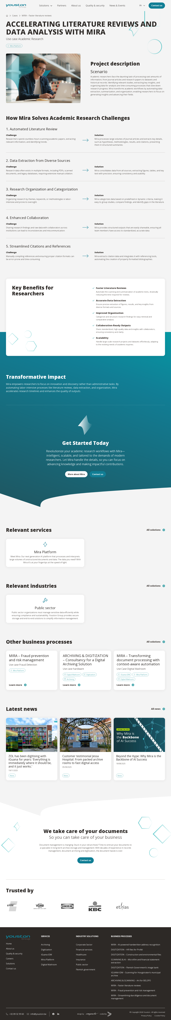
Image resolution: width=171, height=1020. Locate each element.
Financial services (84, 949)
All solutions (153, 529)
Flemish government (85, 969)
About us (76, 5)
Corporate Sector (84, 944)
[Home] (7, 15)
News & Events (117, 5)
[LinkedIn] (58, 1014)
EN (140, 5)
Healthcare (81, 954)
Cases (15, 15)
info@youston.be (38, 1014)
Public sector (82, 964)
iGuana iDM (46, 954)
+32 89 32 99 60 (16, 1014)
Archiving (45, 944)
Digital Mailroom (49, 964)
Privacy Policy (146, 1016)
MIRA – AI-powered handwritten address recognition (135, 944)
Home (9, 943)
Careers (9, 958)
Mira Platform (15, 46)
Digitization (46, 949)
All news (155, 708)
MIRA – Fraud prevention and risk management (133, 990)
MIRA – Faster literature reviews (126, 985)
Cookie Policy (159, 1016)
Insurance (80, 959)
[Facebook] (53, 1014)
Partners (61, 5)
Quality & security (95, 5)
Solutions (44, 5)
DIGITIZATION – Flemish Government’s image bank (134, 967)
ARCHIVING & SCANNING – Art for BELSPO (131, 980)
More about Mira (76, 474)
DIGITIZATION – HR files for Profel (127, 949)
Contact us (156, 5)
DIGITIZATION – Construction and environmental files (136, 954)
